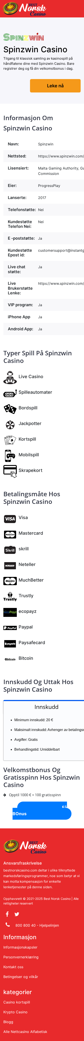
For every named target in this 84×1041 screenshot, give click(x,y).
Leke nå (55, 85)
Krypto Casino (15, 1012)
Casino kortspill (16, 1002)
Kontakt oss (13, 967)
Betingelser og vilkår (20, 976)
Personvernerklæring (21, 957)
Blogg (8, 1022)
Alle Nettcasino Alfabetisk (25, 1031)
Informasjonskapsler (20, 947)
